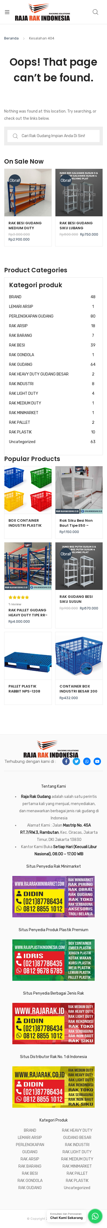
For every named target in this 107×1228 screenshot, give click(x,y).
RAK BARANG (51, 335)
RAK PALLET (51, 422)
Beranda (11, 38)
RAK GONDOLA (51, 355)
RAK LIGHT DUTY (51, 393)
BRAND (52, 297)
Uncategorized (52, 441)
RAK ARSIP (52, 326)
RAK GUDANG (52, 364)
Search (96, 12)
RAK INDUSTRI (51, 384)
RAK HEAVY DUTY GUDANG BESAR (51, 374)
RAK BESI (52, 345)
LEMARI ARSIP (51, 306)
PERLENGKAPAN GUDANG (52, 316)
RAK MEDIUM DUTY (51, 403)
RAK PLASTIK (52, 432)
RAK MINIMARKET (51, 413)
